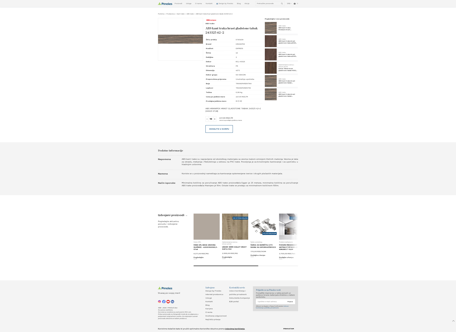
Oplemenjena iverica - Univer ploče (286, 66)
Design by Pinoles (225, 4)
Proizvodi (178, 4)
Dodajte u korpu (219, 129)
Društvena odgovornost (216, 316)
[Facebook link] (164, 301)
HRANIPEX (240, 44)
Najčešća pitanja (212, 319)
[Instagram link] (159, 301)
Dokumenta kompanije (239, 298)
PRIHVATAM (288, 329)
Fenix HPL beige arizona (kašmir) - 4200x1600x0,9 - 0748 (206, 247)
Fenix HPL (197, 242)
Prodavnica (170, 14)
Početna (161, 14)
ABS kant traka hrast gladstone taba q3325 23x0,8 (287, 43)
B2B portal (234, 302)
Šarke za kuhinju (256, 242)
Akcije (247, 4)
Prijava (290, 301)
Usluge (188, 4)
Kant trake (181, 14)
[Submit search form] (282, 4)
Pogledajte (199, 257)
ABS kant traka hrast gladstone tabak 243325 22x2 (286, 83)
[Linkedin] (172, 301)
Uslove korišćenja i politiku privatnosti (272, 307)
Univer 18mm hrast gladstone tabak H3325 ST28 (287, 70)
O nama (198, 4)
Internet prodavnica (214, 294)
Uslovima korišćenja (235, 329)
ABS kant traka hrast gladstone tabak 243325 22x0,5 (286, 96)
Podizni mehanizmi (286, 242)
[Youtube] (168, 301)
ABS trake (190, 14)
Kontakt (209, 4)
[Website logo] (165, 3)
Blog (239, 4)
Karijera (209, 309)
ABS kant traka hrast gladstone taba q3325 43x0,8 (287, 56)
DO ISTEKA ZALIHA (240, 218)
